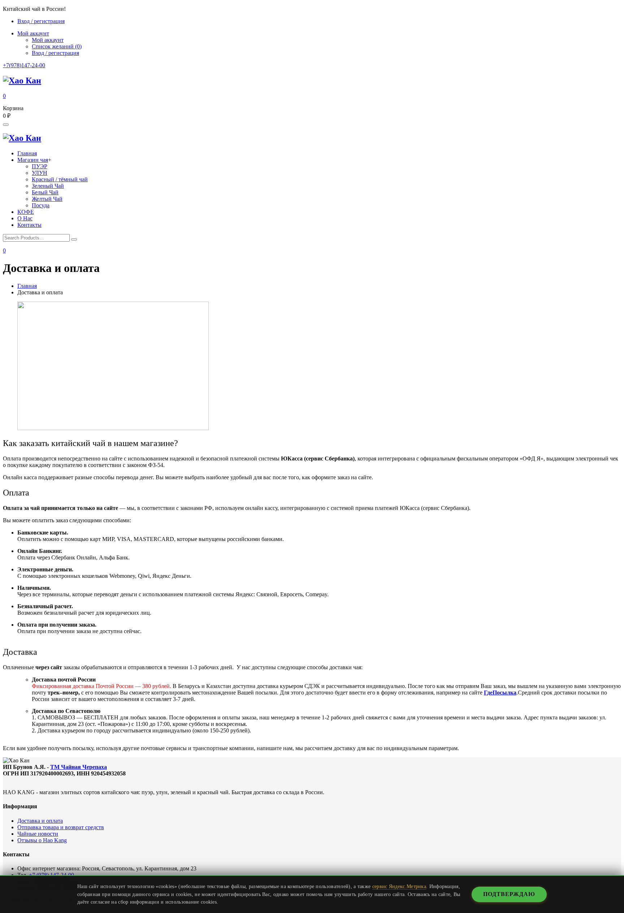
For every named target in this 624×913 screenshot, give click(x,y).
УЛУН (39, 173)
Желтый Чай (47, 199)
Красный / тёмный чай (60, 179)
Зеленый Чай (48, 186)
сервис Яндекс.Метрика (399, 886)
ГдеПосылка (500, 692)
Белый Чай (45, 192)
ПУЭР (39, 166)
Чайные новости (37, 834)
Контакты (29, 225)
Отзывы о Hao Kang (42, 840)
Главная (27, 153)
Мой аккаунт (48, 40)
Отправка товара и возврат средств (60, 827)
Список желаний (57, 46)
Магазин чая (32, 160)
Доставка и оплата (40, 821)
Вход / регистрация (41, 21)
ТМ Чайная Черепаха (78, 767)
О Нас (24, 218)
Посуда (40, 205)
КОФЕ (25, 212)
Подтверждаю (509, 894)
